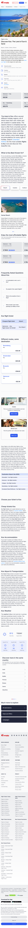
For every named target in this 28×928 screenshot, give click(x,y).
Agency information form (20, 766)
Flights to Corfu (18, 806)
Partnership (17, 762)
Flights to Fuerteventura (20, 814)
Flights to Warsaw (18, 835)
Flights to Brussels (19, 837)
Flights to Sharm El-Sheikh (20, 831)
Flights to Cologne (5, 822)
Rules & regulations (5, 766)
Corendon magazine (19, 750)
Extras (2, 750)
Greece (15, 6)
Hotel (2, 756)
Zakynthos (5, 689)
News (2, 778)
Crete (3, 673)
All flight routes (18, 754)
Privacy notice (18, 789)
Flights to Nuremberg (5, 824)
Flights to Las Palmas (19, 812)
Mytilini (4, 676)
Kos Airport (6, 84)
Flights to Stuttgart (5, 833)
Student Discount (18, 768)
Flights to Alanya (4, 803)
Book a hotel (14, 413)
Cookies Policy (18, 784)
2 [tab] (11, 35)
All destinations (9, 6)
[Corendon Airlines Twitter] (14, 735)
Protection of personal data (20, 776)
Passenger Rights (17, 888)
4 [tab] (13, 35)
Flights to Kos (18, 804)
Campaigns (6, 720)
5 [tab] (14, 35)
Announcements (4, 780)
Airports (16, 752)
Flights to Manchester (19, 824)
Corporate (3, 782)
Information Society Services (16, 891)
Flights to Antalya (4, 799)
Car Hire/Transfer (4, 754)
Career (2, 784)
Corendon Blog (4, 786)
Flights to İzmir (4, 801)
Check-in (22, 2)
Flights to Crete (18, 800)
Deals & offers (18, 745)
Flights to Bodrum (4, 807)
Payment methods (19, 770)
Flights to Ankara (4, 805)
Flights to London (18, 822)
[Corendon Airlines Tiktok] (23, 735)
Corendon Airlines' (18, 510)
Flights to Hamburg (5, 837)
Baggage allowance (5, 762)
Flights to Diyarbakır (5, 811)
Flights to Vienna (18, 839)
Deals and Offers (7, 713)
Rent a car (14, 435)
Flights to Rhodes (18, 802)
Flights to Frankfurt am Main (7, 839)
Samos (4, 686)
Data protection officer (20, 782)
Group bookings (4, 752)
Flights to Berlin (4, 835)
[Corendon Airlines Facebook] (19, 735)
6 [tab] (15, 35)
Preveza (4, 679)
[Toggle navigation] (26, 3)
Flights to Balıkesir (5, 813)
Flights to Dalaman (5, 809)
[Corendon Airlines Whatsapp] (26, 735)
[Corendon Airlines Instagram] (11, 735)
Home (2, 6)
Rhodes (4, 683)
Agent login (17, 764)
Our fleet (3, 776)
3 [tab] (12, 35)
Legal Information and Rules (7, 888)
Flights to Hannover (5, 831)
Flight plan (17, 756)
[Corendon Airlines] (5, 2)
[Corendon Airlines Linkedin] (21, 735)
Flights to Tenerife (19, 816)
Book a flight (3, 745)
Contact (3, 768)
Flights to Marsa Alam (19, 833)
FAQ (2, 764)
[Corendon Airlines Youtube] (16, 735)
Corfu (3, 669)
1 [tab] (10, 35)
